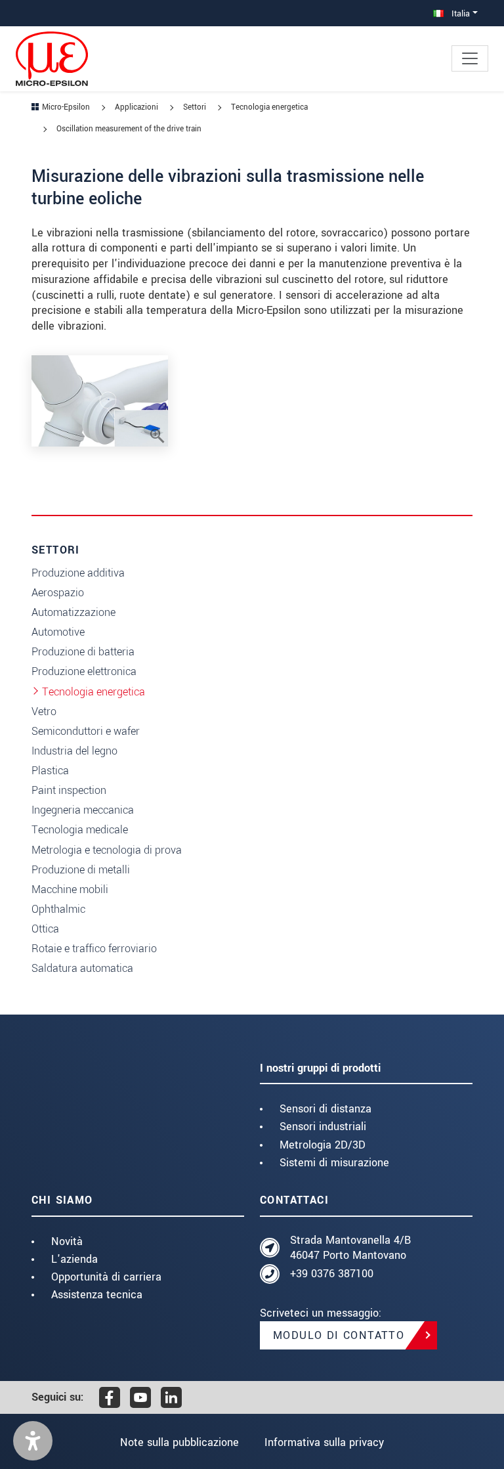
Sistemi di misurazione (334, 1163)
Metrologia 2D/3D (323, 1145)
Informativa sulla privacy (324, 1442)
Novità (67, 1241)
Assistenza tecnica (96, 1295)
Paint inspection (69, 790)
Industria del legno (74, 750)
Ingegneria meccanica (83, 810)
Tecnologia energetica (93, 691)
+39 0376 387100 (331, 1273)
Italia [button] (459, 13)
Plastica (50, 770)
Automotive (58, 632)
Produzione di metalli (81, 869)
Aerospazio (58, 592)
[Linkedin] (171, 1397)
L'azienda (74, 1259)
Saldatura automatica (82, 968)
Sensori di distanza (325, 1109)
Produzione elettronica (84, 671)
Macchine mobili (70, 889)
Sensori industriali (323, 1126)
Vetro (44, 711)
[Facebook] (109, 1397)
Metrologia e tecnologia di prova (107, 850)
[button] (32, 1440)
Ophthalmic (58, 909)
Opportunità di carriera (106, 1277)
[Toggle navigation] (470, 58)
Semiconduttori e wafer (86, 731)
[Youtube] (140, 1397)
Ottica (45, 928)
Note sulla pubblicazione (179, 1442)
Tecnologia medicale (80, 829)
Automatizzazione (74, 612)
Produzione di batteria (83, 651)
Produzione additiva (78, 573)
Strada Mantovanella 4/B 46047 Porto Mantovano (350, 1248)
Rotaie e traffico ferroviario (94, 948)
